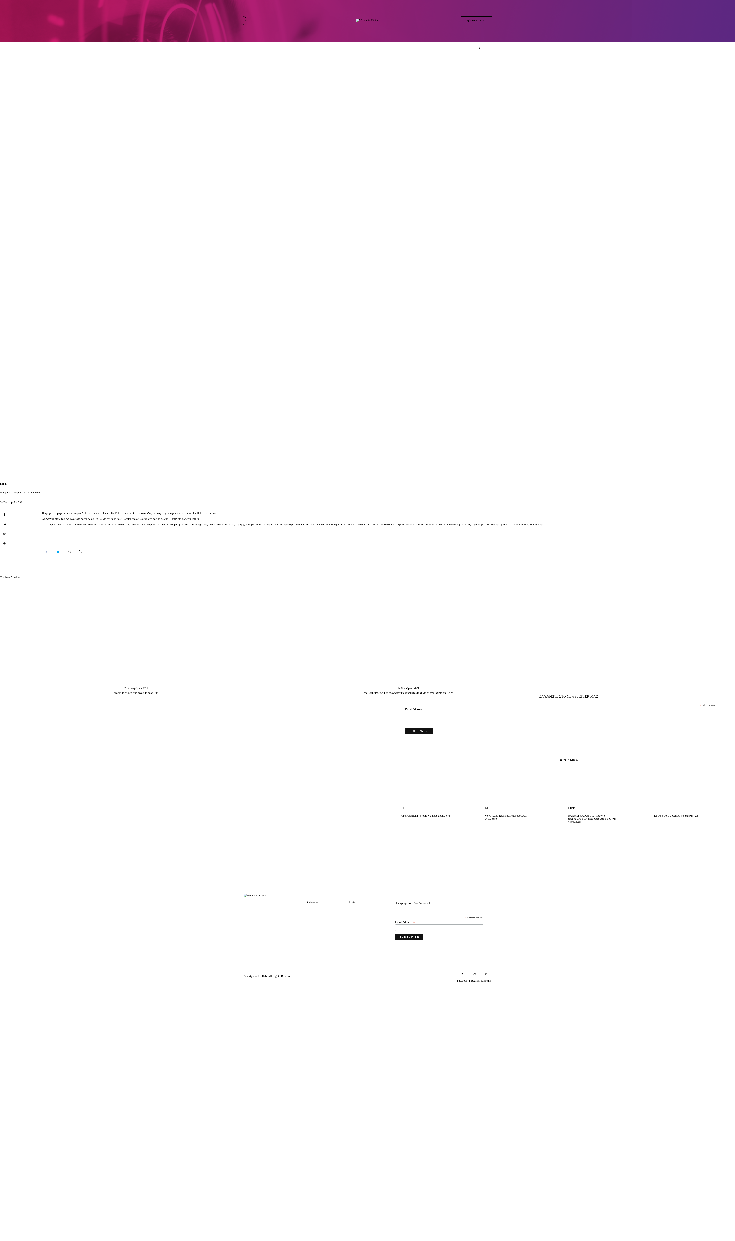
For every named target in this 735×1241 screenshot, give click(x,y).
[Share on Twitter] (4, 524)
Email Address (415, 709)
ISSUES (312, 945)
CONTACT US (359, 924)
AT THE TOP (316, 924)
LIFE (3, 484)
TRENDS (313, 909)
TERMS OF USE (360, 938)
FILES (311, 938)
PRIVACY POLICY (361, 931)
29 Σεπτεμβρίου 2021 (136, 688)
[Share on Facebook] (4, 514)
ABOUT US (357, 909)
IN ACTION (315, 916)
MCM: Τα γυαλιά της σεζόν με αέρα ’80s (136, 692)
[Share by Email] (4, 534)
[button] (4, 543)
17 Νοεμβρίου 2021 (408, 688)
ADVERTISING (359, 916)
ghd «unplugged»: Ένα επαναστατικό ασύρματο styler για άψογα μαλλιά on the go (408, 692)
